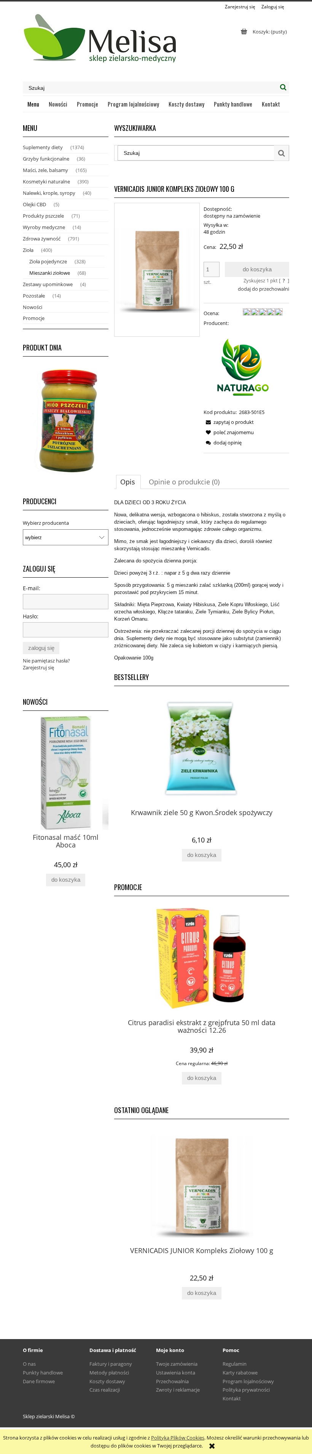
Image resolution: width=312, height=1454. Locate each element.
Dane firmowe (39, 1381)
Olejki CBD (34, 204)
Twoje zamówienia (176, 1363)
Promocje (34, 318)
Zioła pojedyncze (48, 261)
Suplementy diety (43, 147)
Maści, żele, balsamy (45, 170)
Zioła (28, 250)
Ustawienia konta (175, 1372)
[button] (229, 422)
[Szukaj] (283, 87)
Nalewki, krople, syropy (49, 193)
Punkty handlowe (43, 1372)
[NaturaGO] (243, 366)
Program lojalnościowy (248, 1381)
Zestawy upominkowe (48, 284)
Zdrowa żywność (41, 238)
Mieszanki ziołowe (49, 272)
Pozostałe (34, 295)
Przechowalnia (172, 1381)
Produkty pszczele (43, 215)
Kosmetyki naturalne (46, 181)
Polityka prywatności (246, 1389)
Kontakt (232, 1398)
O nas (29, 1363)
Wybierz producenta (46, 523)
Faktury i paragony (110, 1363)
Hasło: (30, 616)
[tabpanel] (201, 580)
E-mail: (31, 588)
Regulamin (235, 1363)
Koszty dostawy (107, 1381)
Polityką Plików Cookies (177, 1437)
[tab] (128, 482)
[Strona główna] (101, 41)
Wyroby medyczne (44, 227)
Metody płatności (109, 1372)
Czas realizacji (104, 1389)
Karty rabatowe (240, 1372)
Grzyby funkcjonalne (46, 158)
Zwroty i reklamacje (178, 1389)
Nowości (32, 307)
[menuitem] (33, 104)
